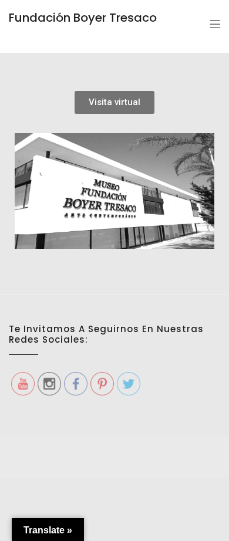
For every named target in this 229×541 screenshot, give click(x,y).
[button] (114, 102)
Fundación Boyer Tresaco (83, 17)
